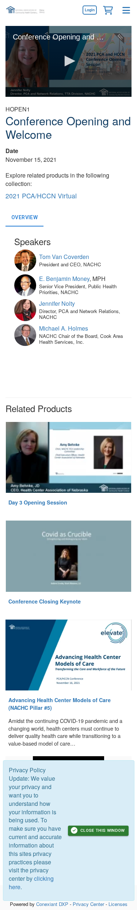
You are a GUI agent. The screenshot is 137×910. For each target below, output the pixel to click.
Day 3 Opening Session (37, 502)
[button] (107, 9)
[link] (89, 9)
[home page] (27, 10)
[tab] (24, 217)
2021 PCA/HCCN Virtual (41, 195)
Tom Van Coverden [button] (64, 256)
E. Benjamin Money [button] (64, 278)
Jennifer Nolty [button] (57, 303)
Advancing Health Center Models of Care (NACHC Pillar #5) (59, 703)
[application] (68, 61)
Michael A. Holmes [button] (63, 328)
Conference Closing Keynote (44, 601)
